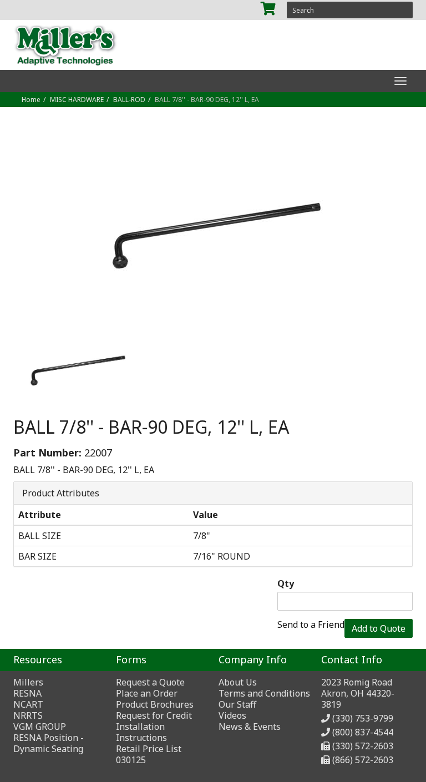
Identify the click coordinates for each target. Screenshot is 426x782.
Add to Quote (378, 628)
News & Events (250, 726)
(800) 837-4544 (362, 732)
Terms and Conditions (264, 693)
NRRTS (28, 715)
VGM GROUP (39, 726)
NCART (28, 704)
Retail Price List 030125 (148, 754)
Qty (285, 583)
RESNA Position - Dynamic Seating (48, 743)
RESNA (27, 693)
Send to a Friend (310, 624)
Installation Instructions (141, 732)
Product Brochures (155, 704)
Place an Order (147, 693)
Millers (28, 682)
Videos (232, 715)
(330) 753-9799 (362, 718)
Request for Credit (154, 715)
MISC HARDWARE (77, 99)
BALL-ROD (129, 99)
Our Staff (237, 704)
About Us (238, 682)
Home (31, 99)
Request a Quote (150, 682)
